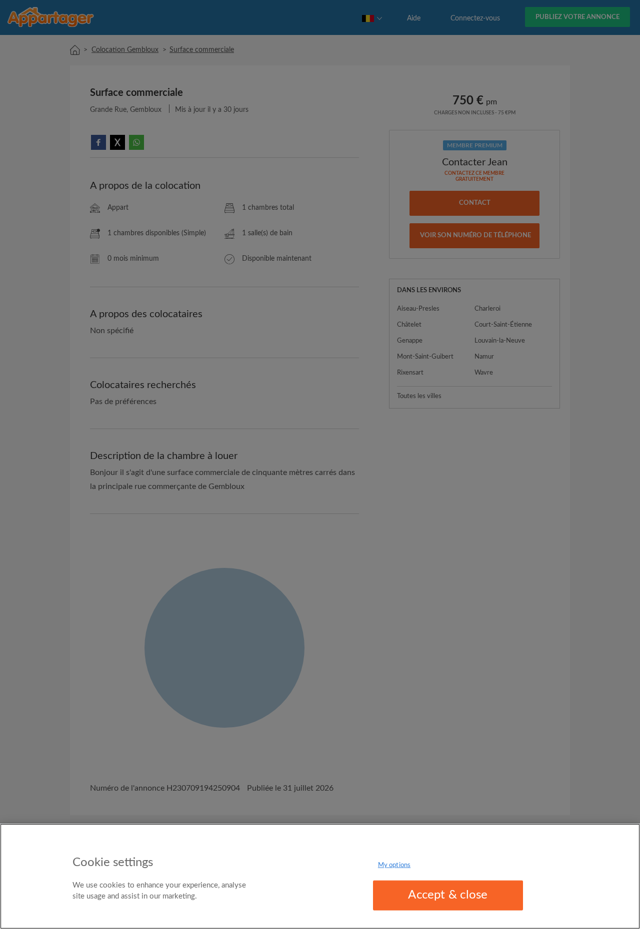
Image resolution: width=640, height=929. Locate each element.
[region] (320, 876)
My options (394, 865)
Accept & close (448, 895)
